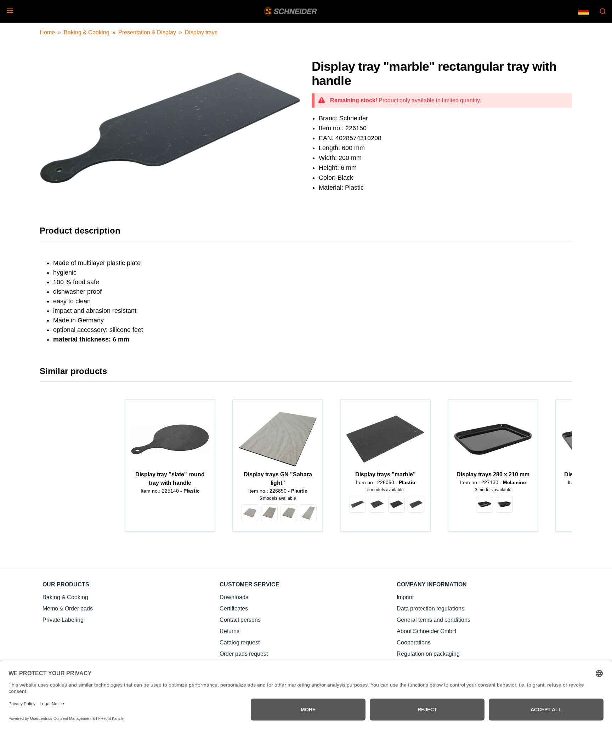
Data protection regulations (430, 608)
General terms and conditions (433, 620)
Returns (229, 631)
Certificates (234, 608)
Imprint (405, 597)
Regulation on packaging (428, 654)
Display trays (201, 32)
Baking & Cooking (86, 32)
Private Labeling (63, 620)
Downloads (234, 597)
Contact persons (240, 620)
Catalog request (240, 642)
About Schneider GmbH (427, 631)
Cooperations (414, 642)
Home (47, 32)
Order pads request (244, 654)
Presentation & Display (147, 32)
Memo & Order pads (67, 608)
